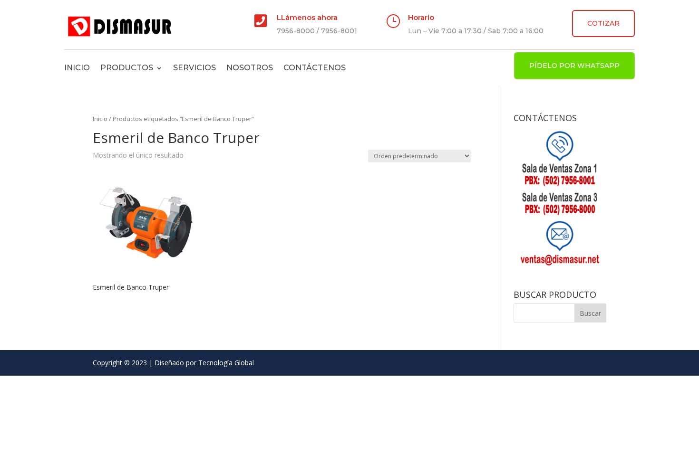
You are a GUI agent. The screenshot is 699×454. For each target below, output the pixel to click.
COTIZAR (603, 23)
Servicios (194, 67)
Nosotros (249, 67)
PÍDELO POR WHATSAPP (574, 65)
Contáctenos (314, 67)
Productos (126, 67)
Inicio (77, 67)
